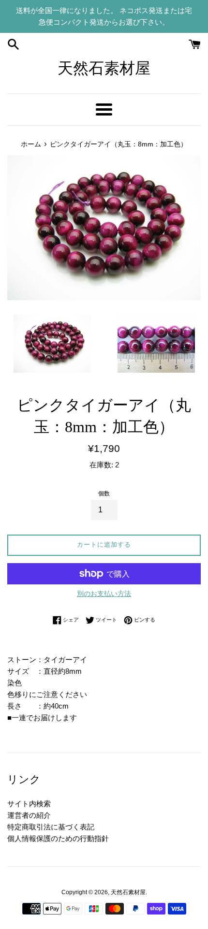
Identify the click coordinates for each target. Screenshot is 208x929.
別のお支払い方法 (104, 593)
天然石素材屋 (104, 68)
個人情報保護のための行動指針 (58, 838)
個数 (104, 493)
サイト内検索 (29, 803)
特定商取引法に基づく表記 (50, 827)
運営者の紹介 (29, 815)
